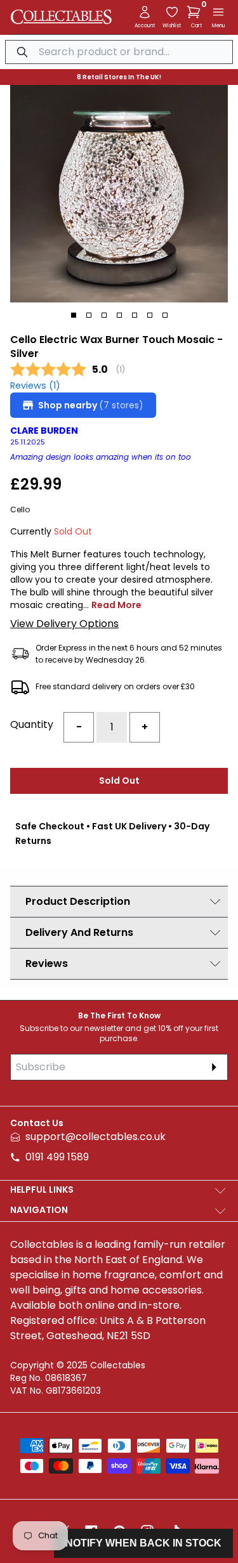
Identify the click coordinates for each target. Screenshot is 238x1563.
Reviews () (35, 386)
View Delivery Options (64, 623)
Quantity (31, 724)
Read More (116, 605)
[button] (196, 12)
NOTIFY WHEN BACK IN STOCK (143, 1543)
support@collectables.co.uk (95, 1136)
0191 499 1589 (57, 1157)
